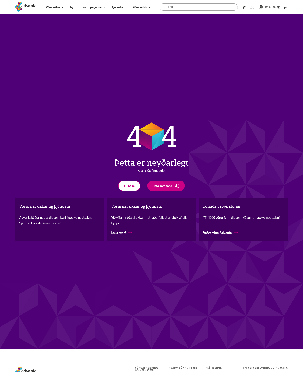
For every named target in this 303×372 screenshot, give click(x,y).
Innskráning (272, 7)
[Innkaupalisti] (244, 7)
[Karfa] (286, 7)
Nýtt (73, 7)
